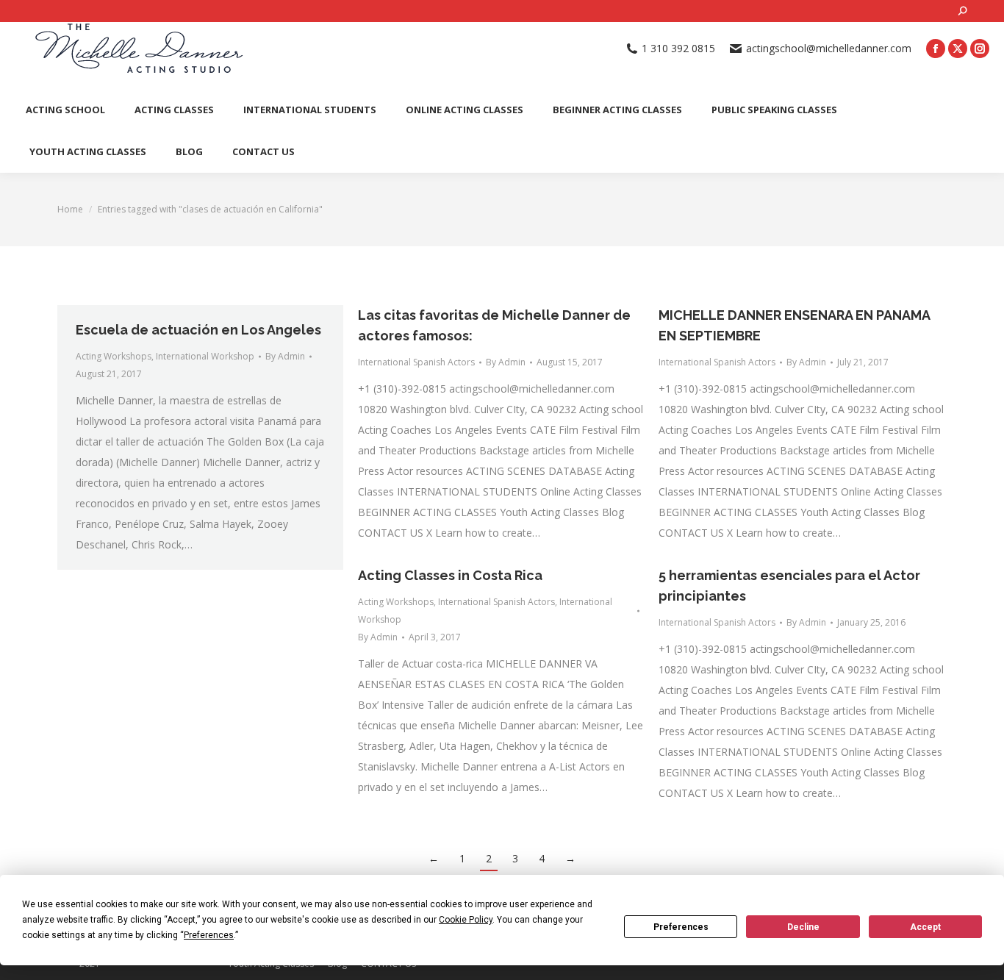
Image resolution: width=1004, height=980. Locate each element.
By (285, 356)
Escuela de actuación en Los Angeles (198, 329)
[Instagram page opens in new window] (979, 48)
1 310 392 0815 (678, 48)
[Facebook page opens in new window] (935, 48)
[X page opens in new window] (957, 48)
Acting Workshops (113, 356)
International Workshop (205, 356)
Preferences (681, 927)
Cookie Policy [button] (465, 920)
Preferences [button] (209, 935)
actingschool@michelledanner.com (828, 48)
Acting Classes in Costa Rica (450, 575)
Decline (803, 927)
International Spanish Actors (416, 362)
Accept (925, 927)
